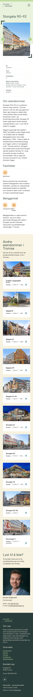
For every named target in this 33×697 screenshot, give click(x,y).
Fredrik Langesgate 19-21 (13, 281)
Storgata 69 (10, 453)
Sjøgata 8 (9, 311)
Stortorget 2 (10, 539)
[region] (16, 39)
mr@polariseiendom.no (16, 606)
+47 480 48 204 (13, 604)
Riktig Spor (17, 690)
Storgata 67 (10, 425)
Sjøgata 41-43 (11, 396)
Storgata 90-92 (12, 510)
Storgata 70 (10, 482)
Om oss (5, 655)
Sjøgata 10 (10, 339)
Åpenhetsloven (8, 659)
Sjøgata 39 (10, 368)
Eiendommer (7, 651)
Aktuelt (5, 653)
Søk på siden (6, 685)
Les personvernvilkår (18, 685)
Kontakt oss (7, 657)
